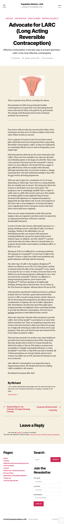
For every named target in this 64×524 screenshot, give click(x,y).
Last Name (37, 486)
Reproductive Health (50, 18)
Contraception (20, 18)
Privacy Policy (8, 473)
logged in (20, 432)
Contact (6, 461)
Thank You (7, 478)
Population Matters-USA (32, 4)
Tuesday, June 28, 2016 (32, 58)
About (5, 458)
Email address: (38, 494)
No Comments (48, 58)
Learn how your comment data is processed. (45, 434)
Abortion (9, 18)
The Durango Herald (10, 480)
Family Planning (34, 18)
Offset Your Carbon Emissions (14, 470)
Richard (17, 58)
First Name (37, 478)
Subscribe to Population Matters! (15, 475)
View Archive (13, 394)
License (6, 468)
